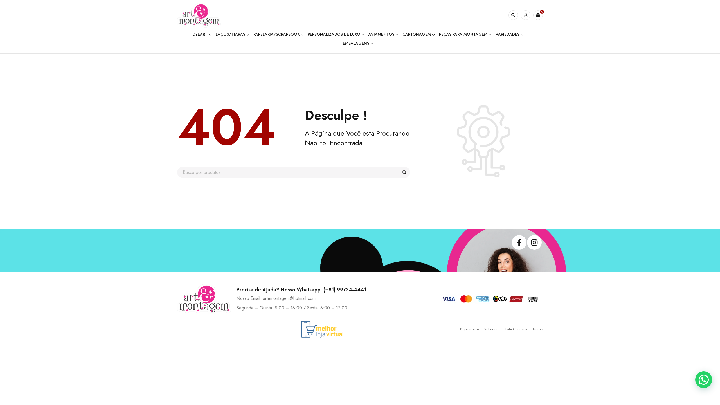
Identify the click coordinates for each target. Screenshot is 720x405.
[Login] (525, 15)
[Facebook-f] (519, 242)
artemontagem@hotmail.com (289, 298)
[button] (703, 379)
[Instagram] (534, 242)
